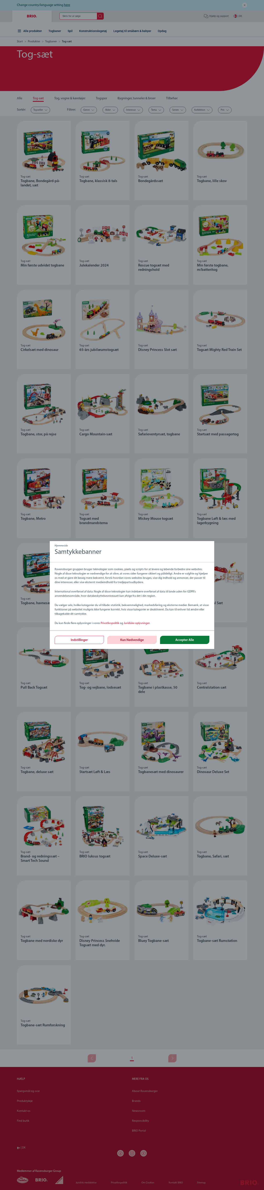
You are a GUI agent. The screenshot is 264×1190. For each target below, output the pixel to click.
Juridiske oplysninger (137, 623)
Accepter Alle (184, 640)
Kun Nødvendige (132, 640)
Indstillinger (79, 640)
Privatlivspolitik (110, 623)
